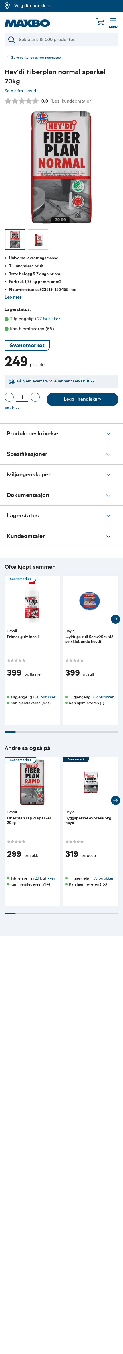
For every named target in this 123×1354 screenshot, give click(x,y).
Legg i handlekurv (82, 399)
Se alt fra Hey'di (21, 91)
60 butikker (45, 697)
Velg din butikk (29, 6)
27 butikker (48, 319)
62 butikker (103, 697)
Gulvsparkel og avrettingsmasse (36, 58)
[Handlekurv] (100, 21)
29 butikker (45, 878)
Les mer (13, 297)
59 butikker (103, 878)
